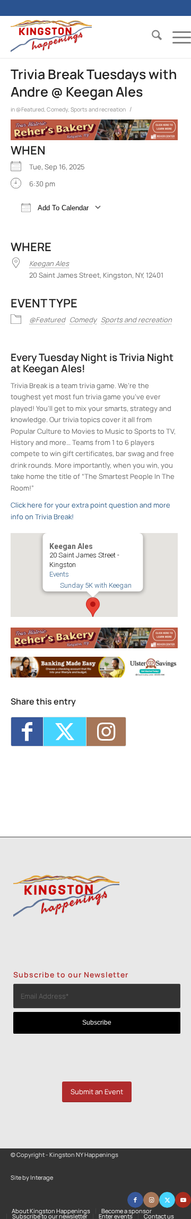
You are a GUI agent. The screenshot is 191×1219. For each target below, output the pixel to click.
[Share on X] (65, 731)
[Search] (151, 36)
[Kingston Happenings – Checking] (94, 675)
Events (58, 574)
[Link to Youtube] (183, 1200)
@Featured (30, 109)
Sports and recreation (98, 109)
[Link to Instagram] (106, 731)
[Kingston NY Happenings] (83, 36)
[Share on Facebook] (27, 731)
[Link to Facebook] (135, 1200)
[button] (93, 607)
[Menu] (176, 36)
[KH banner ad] (94, 137)
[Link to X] (167, 1200)
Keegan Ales (49, 263)
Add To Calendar (62, 208)
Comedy (57, 109)
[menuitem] (151, 36)
